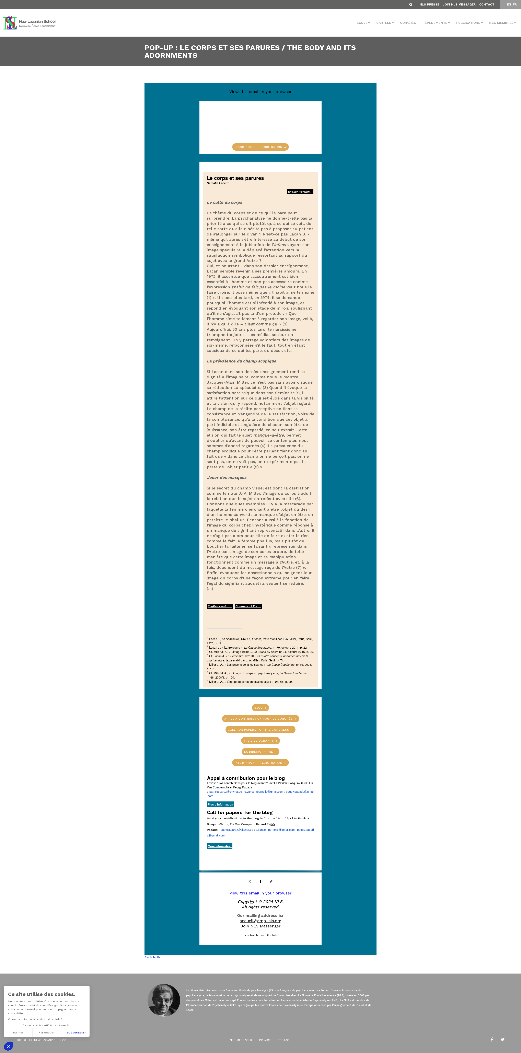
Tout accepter (75, 1032)
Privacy (264, 1040)
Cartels (383, 23)
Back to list (153, 957)
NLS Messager (241, 1040)
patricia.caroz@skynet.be (225, 791)
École (362, 23)
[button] (8, 1046)
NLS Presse (429, 4)
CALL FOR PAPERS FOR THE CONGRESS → (260, 729)
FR (515, 4)
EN (509, 4)
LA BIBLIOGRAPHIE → (260, 751)
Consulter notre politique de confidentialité (35, 1019)
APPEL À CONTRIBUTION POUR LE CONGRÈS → (260, 718)
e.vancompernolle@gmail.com (263, 791)
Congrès (408, 23)
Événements (436, 23)
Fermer (18, 1032)
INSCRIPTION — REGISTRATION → (260, 147)
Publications (468, 23)
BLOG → (260, 707)
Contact (487, 4)
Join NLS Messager (459, 4)
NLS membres (501, 23)
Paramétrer (47, 1032)
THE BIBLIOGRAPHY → (261, 740)
